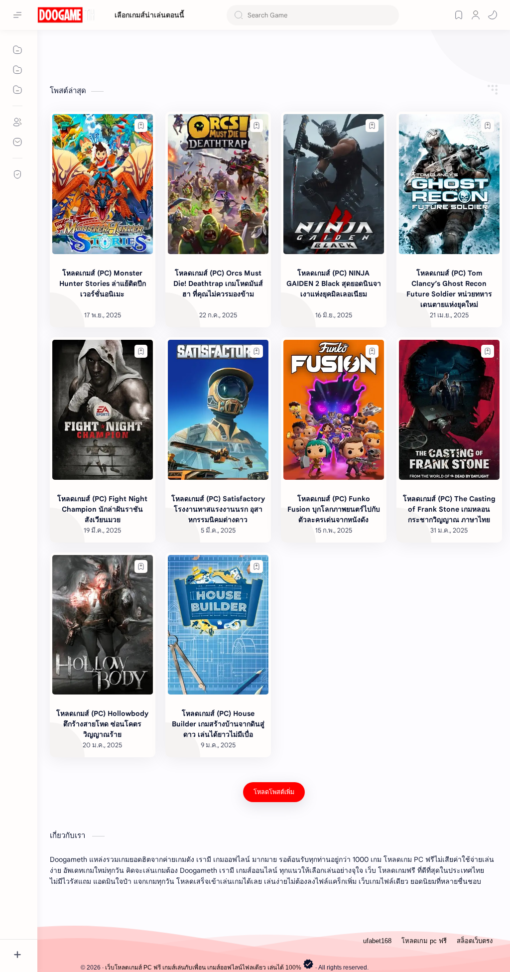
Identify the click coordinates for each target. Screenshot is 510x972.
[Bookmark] (458, 14)
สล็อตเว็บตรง (475, 941)
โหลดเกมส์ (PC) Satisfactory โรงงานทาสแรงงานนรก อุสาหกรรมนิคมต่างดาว (218, 509)
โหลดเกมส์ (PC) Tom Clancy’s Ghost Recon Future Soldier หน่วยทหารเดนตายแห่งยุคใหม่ (449, 289)
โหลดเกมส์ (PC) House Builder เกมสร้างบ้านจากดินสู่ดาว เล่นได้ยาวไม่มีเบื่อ (218, 724)
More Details (181, 951)
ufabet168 (377, 941)
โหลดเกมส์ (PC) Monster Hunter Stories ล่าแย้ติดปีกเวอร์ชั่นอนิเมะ (102, 283)
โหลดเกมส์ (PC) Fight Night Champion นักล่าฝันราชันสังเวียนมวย (102, 509)
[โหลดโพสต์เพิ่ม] (274, 792)
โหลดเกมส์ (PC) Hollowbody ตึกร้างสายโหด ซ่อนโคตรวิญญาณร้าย (102, 724)
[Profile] (475, 14)
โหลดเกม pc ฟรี (424, 941)
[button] (492, 14)
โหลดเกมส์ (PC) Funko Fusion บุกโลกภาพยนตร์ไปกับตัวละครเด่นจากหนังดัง (333, 509)
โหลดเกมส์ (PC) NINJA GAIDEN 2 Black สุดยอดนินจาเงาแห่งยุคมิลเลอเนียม (333, 283)
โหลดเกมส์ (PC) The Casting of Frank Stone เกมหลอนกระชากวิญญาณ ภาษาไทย (449, 509)
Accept (89, 951)
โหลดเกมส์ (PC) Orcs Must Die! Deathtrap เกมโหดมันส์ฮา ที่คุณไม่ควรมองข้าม (218, 283)
